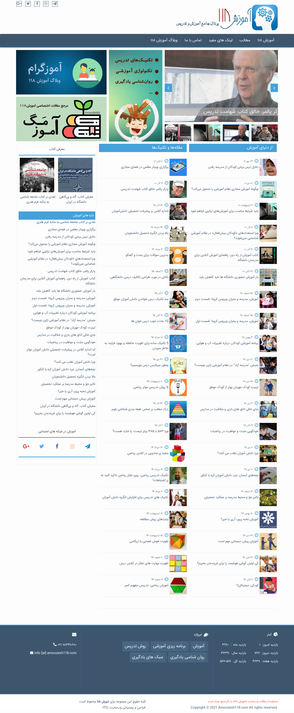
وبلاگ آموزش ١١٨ (164, 40)
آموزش (105, 702)
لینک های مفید (220, 40)
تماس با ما (193, 40)
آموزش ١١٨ (265, 40)
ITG (105, 707)
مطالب (245, 40)
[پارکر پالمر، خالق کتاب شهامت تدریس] (221, 86)
